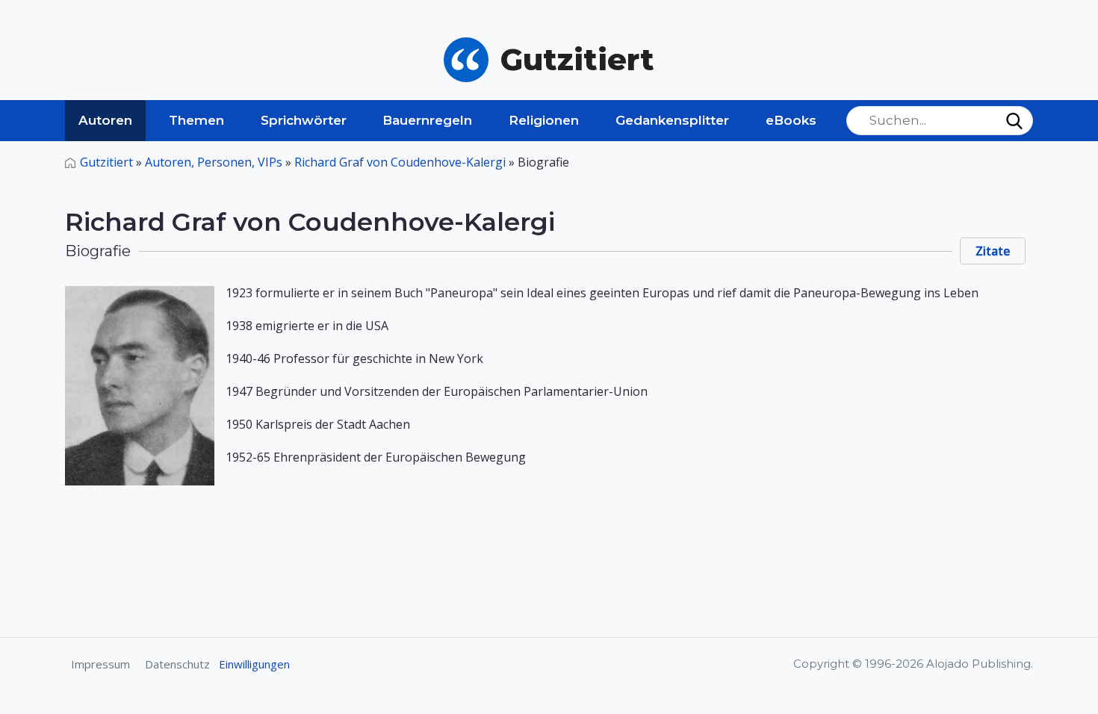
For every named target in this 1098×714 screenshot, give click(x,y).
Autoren (105, 120)
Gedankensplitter (672, 120)
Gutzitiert (106, 162)
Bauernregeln (427, 120)
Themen (196, 120)
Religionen (544, 120)
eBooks (791, 120)
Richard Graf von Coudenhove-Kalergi (400, 162)
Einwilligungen (254, 663)
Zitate (993, 251)
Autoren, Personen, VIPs (213, 162)
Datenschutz (177, 663)
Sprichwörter (304, 120)
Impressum (100, 663)
